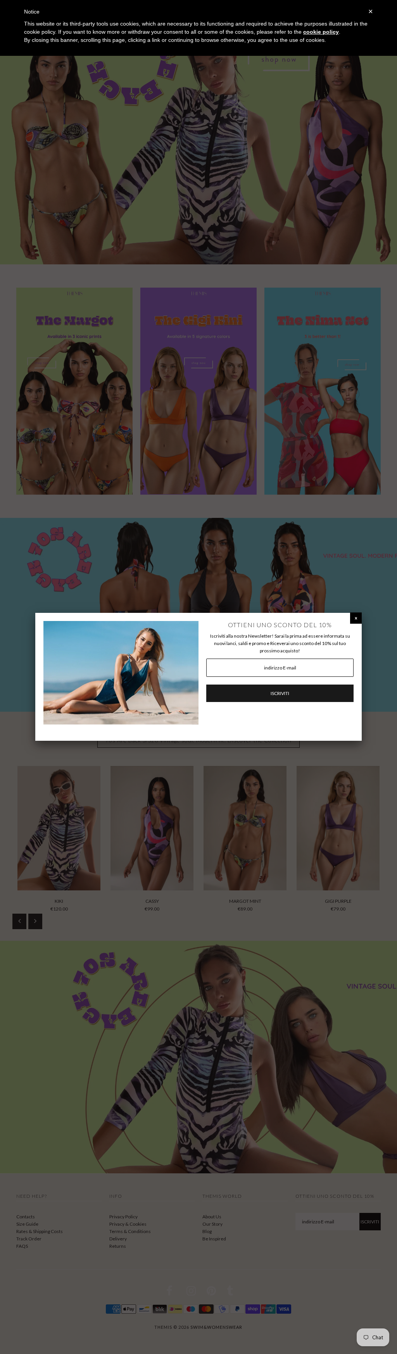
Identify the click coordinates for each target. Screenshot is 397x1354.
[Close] (356, 617)
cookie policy (321, 32)
